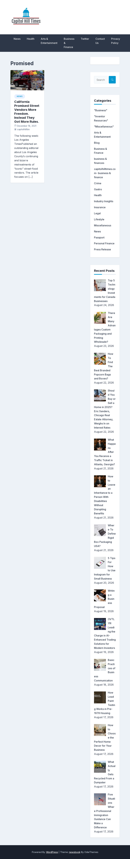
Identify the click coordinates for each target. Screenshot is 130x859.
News (17, 38)
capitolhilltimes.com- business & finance (105, 173)
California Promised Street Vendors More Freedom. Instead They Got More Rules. (26, 112)
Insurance (100, 207)
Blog (97, 142)
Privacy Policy (115, 41)
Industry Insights (103, 201)
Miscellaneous (102, 225)
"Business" (100, 110)
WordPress (52, 852)
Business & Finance (69, 43)
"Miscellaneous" (104, 126)
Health (30, 38)
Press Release (102, 249)
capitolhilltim (23, 129)
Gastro (98, 189)
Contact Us (100, 41)
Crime (97, 183)
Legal (97, 213)
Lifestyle (99, 219)
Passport (99, 237)
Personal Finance (104, 243)
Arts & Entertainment (49, 41)
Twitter (85, 38)
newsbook (74, 852)
